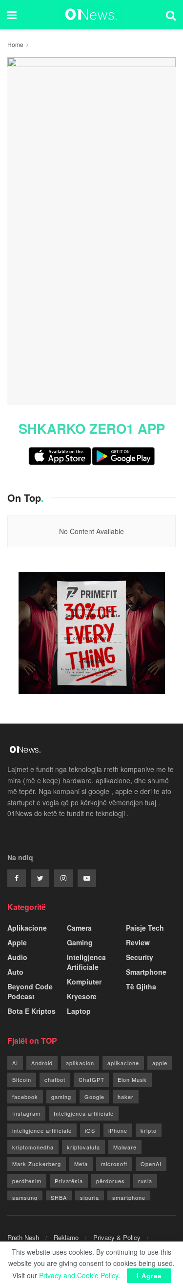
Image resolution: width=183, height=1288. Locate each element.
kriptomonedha (33, 1147)
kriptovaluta (83, 1147)
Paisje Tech (145, 928)
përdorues (110, 1181)
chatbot (54, 1079)
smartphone (128, 1197)
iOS (90, 1130)
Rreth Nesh (23, 1237)
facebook (25, 1097)
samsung (25, 1197)
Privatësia (69, 1181)
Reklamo (66, 1237)
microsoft (114, 1164)
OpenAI (151, 1164)
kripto (149, 1130)
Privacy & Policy (117, 1237)
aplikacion (80, 1063)
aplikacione (123, 1063)
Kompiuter (84, 981)
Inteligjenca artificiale (84, 1113)
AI (15, 1063)
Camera (79, 928)
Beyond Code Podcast (30, 991)
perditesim (26, 1181)
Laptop (79, 1011)
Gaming (80, 942)
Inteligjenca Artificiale (86, 962)
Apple (17, 942)
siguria (89, 1197)
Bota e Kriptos (31, 1011)
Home (15, 44)
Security (139, 957)
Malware (125, 1147)
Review (138, 942)
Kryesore (82, 996)
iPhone (117, 1130)
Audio (17, 957)
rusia (145, 1181)
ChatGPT (91, 1079)
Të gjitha (141, 986)
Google (94, 1097)
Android (42, 1063)
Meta (81, 1164)
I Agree (149, 1275)
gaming (61, 1097)
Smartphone (146, 972)
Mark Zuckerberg (36, 1164)
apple (159, 1063)
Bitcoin (21, 1079)
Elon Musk (132, 1079)
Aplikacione (27, 928)
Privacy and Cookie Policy (78, 1275)
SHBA (59, 1197)
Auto (15, 972)
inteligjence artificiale (42, 1130)
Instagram (26, 1113)
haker (126, 1097)
